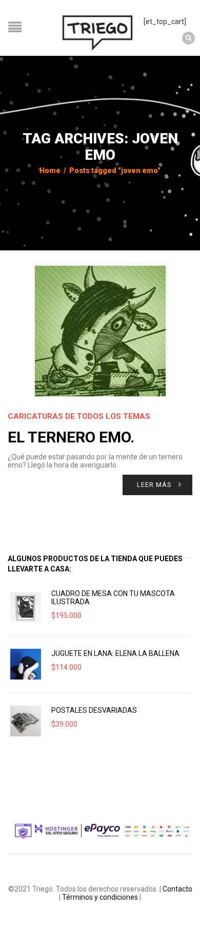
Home (50, 170)
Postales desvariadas (94, 710)
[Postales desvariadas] (26, 721)
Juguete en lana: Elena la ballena (115, 653)
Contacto (177, 889)
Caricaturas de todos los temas (79, 416)
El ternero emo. (71, 437)
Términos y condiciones (100, 897)
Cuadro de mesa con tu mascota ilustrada (113, 597)
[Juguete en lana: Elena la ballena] (26, 664)
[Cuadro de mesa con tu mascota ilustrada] (26, 607)
